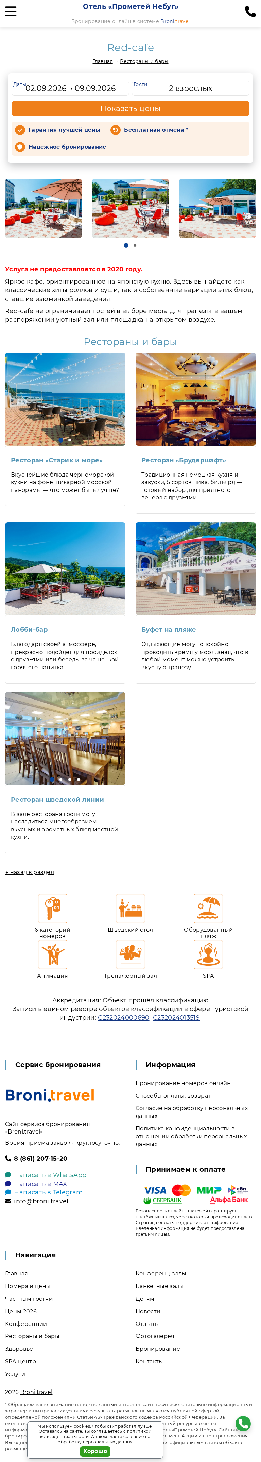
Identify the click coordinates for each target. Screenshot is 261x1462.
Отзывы (147, 1324)
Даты (19, 84)
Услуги (15, 1374)
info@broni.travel (41, 1201)
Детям (145, 1299)
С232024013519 (176, 1018)
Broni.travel (36, 1392)
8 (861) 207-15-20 (40, 1158)
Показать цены (130, 108)
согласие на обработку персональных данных (104, 1439)
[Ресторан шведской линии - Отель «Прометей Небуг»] (65, 738)
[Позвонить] (250, 12)
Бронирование (158, 1349)
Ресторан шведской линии (57, 799)
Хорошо (95, 1451)
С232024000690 (123, 1018)
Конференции (26, 1324)
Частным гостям (29, 1299)
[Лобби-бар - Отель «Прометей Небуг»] (65, 568)
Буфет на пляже (168, 629)
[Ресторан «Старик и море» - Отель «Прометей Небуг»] (65, 399)
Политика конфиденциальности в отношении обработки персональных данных (191, 1136)
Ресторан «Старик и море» (57, 460)
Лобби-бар (29, 629)
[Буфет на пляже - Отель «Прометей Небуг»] (196, 568)
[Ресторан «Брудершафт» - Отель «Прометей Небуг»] (196, 399)
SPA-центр (20, 1361)
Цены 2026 (21, 1311)
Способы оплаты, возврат (173, 1096)
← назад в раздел (29, 872)
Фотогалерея (155, 1336)
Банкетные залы (160, 1286)
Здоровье (19, 1349)
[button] (126, 245)
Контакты (149, 1361)
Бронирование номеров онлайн (183, 1083)
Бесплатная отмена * (156, 130)
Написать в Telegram (48, 1192)
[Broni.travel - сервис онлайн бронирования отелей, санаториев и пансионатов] (49, 1095)
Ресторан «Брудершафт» (183, 460)
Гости (141, 84)
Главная (102, 61)
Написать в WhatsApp (50, 1175)
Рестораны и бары (144, 61)
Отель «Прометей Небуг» (130, 6)
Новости (148, 1311)
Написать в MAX (40, 1184)
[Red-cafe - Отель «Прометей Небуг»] (43, 208)
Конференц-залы (161, 1273)
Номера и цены (28, 1286)
